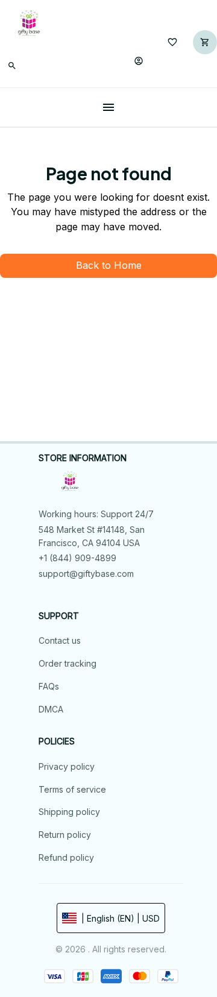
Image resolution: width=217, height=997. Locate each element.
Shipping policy (69, 812)
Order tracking (67, 663)
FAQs (49, 686)
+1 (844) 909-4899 (77, 558)
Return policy (65, 834)
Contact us (60, 640)
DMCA (51, 709)
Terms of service (72, 789)
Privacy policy (67, 766)
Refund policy (66, 857)
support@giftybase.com (86, 573)
